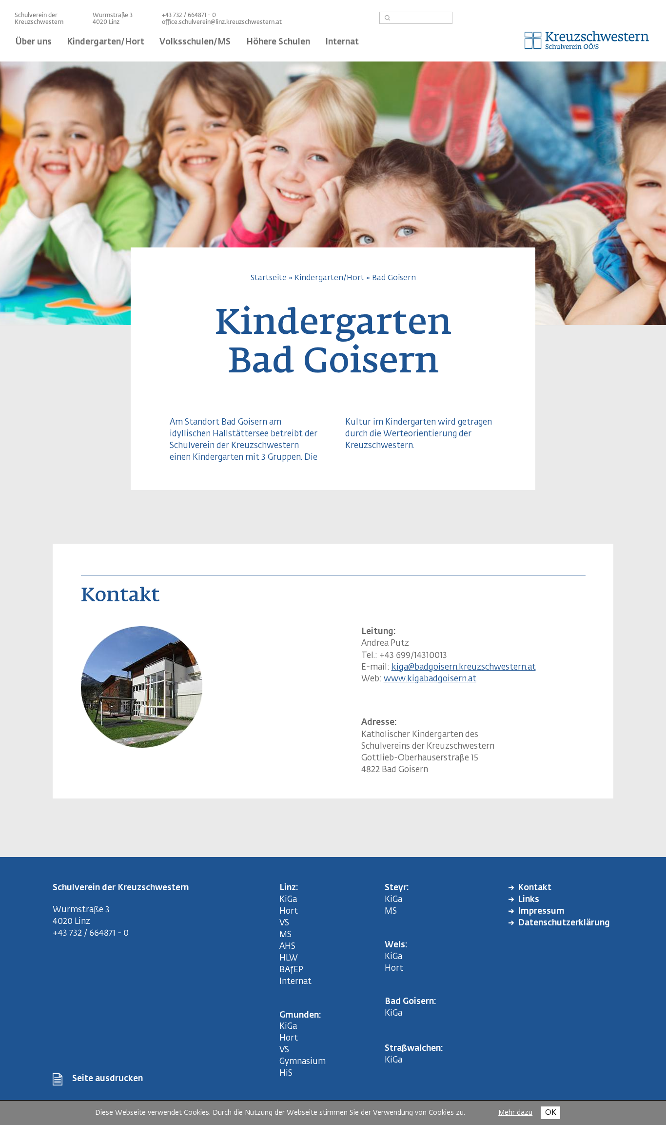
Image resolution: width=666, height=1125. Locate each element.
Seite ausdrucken (107, 1079)
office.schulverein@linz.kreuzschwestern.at (222, 22)
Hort (288, 911)
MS (287, 935)
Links (528, 900)
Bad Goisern (394, 278)
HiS (286, 1073)
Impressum (541, 911)
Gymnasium (302, 1062)
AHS (287, 946)
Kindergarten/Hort (329, 278)
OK (550, 1112)
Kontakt (534, 888)
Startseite (269, 278)
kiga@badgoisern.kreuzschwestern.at (464, 667)
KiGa (288, 900)
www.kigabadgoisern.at (430, 679)
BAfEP (291, 970)
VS (284, 923)
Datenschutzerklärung (564, 923)
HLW (288, 958)
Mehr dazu (515, 1112)
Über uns (34, 42)
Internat (295, 982)
